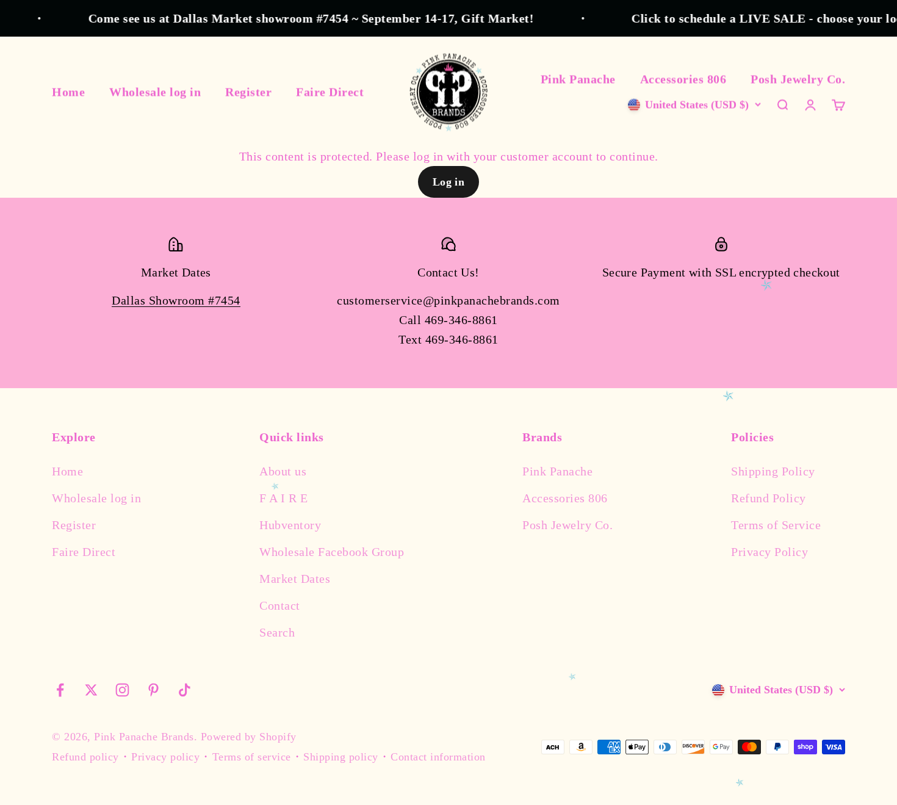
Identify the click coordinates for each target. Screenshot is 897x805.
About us (282, 471)
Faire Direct (330, 91)
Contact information (438, 757)
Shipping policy (340, 757)
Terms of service (251, 757)
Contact (279, 605)
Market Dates (294, 578)
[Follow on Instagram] (122, 690)
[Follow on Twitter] (91, 690)
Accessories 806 (683, 78)
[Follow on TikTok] (184, 690)
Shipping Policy (773, 471)
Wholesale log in (155, 91)
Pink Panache (578, 78)
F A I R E (283, 498)
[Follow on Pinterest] (153, 690)
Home (68, 91)
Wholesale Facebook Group (331, 551)
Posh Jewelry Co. (798, 78)
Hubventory (290, 525)
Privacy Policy (769, 551)
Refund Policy (768, 498)
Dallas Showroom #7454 (176, 300)
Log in (449, 182)
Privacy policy (165, 757)
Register (248, 91)
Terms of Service (776, 525)
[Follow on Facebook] (60, 690)
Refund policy (85, 757)
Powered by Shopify (249, 737)
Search (277, 632)
